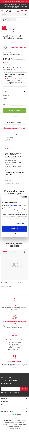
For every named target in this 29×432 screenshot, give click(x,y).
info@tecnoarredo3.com (14, 349)
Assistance (4, 401)
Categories (4, 405)
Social (3, 408)
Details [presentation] (7, 148)
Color (4, 88)
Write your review (7, 32)
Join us (24, 388)
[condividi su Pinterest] (14, 29)
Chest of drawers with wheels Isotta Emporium (13, 282)
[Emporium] (14, 42)
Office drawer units (9, 20)
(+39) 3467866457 (16, 344)
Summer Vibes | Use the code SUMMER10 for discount (14, 1)
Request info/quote (15, 122)
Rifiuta (14, 233)
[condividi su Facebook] (10, 29)
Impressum (18, 426)
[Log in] (18, 11)
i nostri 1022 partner (11, 205)
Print (15, 116)
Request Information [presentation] (12, 184)
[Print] (24, 252)
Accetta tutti (14, 228)
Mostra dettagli (19, 223)
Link (18, 392)
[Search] (25, 14)
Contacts (4, 398)
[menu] (2, 11)
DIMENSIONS (6, 95)
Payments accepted (7, 411)
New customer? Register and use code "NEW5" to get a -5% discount (14, 7)
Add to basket (15, 110)
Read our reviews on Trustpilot (15, 128)
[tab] (14, 148)
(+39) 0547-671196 (15, 342)
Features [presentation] (8, 180)
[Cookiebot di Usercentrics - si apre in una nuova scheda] (20, 197)
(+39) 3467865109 (17, 346)
